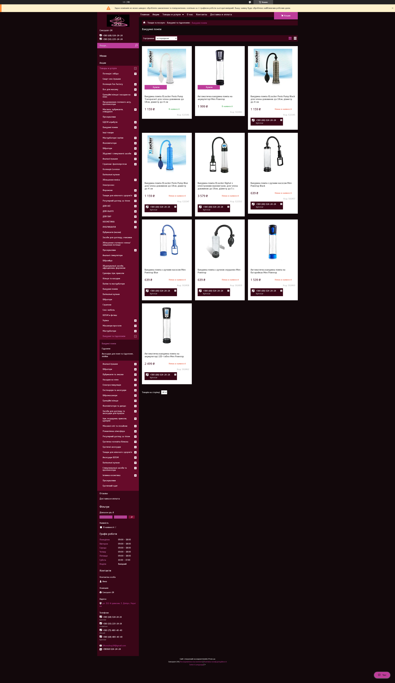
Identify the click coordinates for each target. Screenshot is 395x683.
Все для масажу (110, 89)
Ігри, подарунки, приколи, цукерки (115, 419)
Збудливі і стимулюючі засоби (117, 153)
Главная (144, 14)
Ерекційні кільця (110, 400)
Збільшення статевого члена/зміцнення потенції (117, 243)
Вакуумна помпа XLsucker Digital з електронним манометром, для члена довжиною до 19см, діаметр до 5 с (218, 186)
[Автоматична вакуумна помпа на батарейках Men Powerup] (273, 241)
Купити (156, 87)
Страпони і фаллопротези (115, 164)
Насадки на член (110, 379)
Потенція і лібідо (111, 73)
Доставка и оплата (221, 14)
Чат (384, 675)
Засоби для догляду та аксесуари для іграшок (114, 412)
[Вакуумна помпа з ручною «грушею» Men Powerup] (220, 241)
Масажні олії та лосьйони (115, 426)
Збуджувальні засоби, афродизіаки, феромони (114, 267)
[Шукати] (136, 45)
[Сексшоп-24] (118, 20)
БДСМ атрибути (110, 122)
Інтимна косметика (111, 475)
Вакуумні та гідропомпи (178, 22)
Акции (155, 14)
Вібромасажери (110, 395)
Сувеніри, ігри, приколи (113, 273)
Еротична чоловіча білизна (115, 441)
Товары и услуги (171, 14)
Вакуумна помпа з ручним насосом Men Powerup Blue (165, 271)
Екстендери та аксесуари (114, 390)
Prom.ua (211, 659)
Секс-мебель (109, 310)
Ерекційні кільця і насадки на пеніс (116, 95)
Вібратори (107, 148)
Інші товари (108, 132)
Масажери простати (112, 325)
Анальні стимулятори (113, 255)
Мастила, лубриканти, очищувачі (113, 110)
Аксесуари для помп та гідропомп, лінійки (117, 355)
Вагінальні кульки (111, 174)
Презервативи (109, 117)
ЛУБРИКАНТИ (109, 227)
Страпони (107, 304)
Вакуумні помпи (110, 127)
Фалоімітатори (109, 143)
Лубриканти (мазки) (112, 232)
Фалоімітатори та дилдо (114, 406)
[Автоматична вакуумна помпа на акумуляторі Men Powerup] (220, 68)
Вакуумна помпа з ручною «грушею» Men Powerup (219, 271)
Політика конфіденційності (215, 662)
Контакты (201, 14)
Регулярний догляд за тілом (116, 200)
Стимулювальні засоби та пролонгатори (115, 469)
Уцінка (106, 320)
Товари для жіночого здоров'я (117, 195)
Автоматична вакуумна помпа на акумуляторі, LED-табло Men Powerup (164, 355)
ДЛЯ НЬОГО (108, 211)
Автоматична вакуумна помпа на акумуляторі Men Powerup (215, 98)
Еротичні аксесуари (112, 447)
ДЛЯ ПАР (107, 216)
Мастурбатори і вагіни (113, 138)
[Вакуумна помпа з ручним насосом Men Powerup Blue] (167, 241)
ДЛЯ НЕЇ (106, 206)
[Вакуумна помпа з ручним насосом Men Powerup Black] (273, 154)
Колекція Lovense (111, 169)
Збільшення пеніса (111, 179)
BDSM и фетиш (110, 315)
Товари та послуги (156, 22)
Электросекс (108, 185)
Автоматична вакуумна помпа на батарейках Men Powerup (268, 271)
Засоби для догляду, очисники (117, 237)
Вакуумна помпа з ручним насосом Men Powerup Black (271, 184)
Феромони (107, 190)
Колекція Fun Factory (113, 84)
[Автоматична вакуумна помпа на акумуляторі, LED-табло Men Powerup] (167, 325)
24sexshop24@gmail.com (114, 645)
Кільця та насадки (111, 278)
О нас (190, 14)
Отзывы (104, 493)
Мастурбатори (109, 331)
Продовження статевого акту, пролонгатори (117, 103)
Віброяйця (107, 260)
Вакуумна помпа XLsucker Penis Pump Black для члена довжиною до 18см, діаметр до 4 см (273, 99)
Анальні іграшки (110, 158)
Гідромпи (106, 349)
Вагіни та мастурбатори (114, 283)
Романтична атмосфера (114, 431)
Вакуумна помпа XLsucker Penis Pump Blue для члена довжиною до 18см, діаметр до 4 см (166, 186)
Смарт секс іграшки (112, 79)
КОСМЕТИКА (108, 221)
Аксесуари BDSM (111, 457)
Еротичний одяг (110, 485)
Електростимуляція (112, 385)
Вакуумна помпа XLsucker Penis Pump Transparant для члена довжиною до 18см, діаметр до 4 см (164, 99)
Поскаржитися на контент (191, 662)
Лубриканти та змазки (113, 374)
